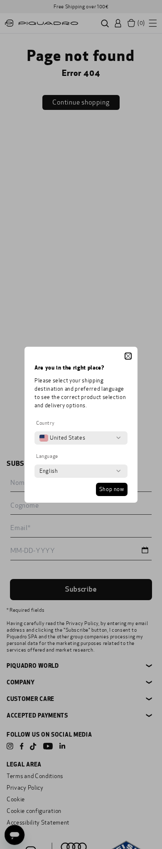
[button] (128, 356)
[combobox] (62, 438)
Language (47, 456)
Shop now (111, 489)
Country (45, 423)
